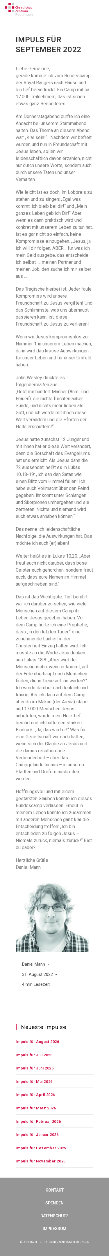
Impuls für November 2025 (40, 1161)
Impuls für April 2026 (35, 1094)
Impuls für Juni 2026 (34, 1068)
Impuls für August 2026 (37, 1041)
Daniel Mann (33, 964)
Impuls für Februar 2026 (38, 1121)
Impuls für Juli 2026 (34, 1055)
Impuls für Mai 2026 (34, 1081)
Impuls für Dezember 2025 (41, 1148)
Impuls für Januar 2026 (37, 1134)
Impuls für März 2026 (36, 1108)
